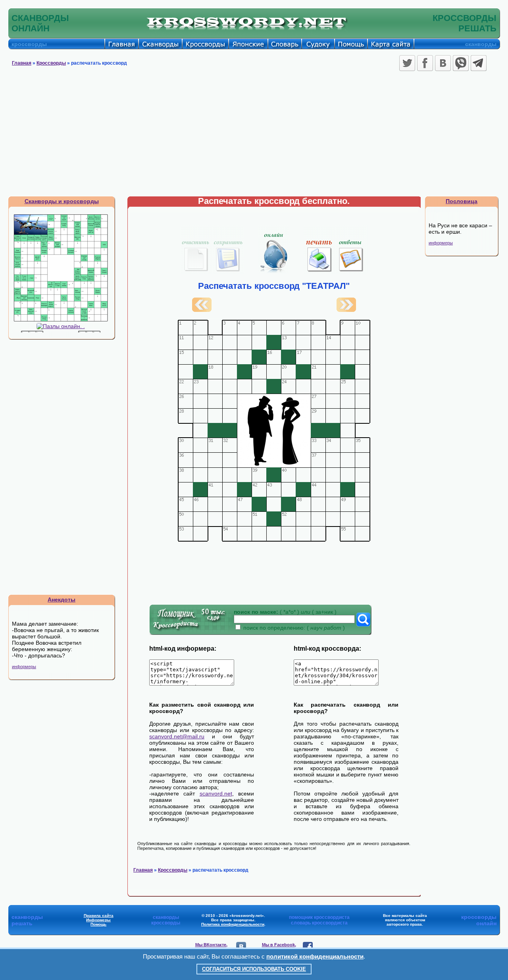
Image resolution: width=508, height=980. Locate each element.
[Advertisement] (254, 136)
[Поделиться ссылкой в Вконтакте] (443, 63)
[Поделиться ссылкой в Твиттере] (407, 63)
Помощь (98, 924)
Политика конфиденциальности (232, 924)
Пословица (461, 201)
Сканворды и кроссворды (62, 201)
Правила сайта (99, 915)
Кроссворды (51, 63)
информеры (24, 666)
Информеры (98, 920)
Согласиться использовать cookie (254, 969)
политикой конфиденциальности (315, 956)
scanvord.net (216, 793)
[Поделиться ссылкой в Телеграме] (479, 63)
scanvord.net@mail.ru (176, 736)
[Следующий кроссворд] (346, 310)
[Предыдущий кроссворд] (202, 310)
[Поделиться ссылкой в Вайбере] (461, 63)
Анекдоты (61, 599)
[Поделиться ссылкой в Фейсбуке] (425, 63)
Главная (21, 63)
